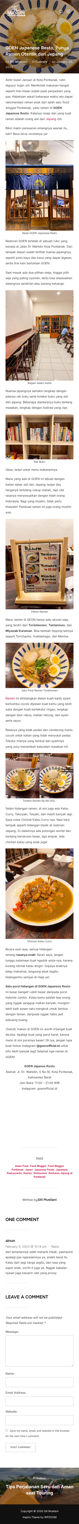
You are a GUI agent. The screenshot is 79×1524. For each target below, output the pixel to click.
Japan (29, 1169)
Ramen (10, 698)
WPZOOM (50, 1517)
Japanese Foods (44, 1169)
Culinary (41, 62)
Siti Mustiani (18, 62)
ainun (10, 1240)
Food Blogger (38, 1166)
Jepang (51, 119)
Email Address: (16, 1392)
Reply (55, 1246)
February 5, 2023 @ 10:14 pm (27, 1246)
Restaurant (40, 1173)
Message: (12, 1332)
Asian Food (21, 1166)
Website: (11, 1411)
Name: (10, 1373)
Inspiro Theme (31, 1517)
